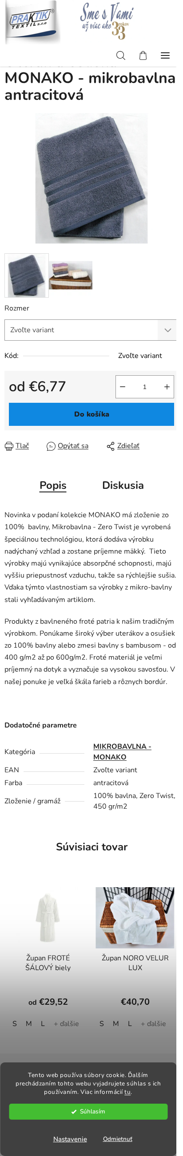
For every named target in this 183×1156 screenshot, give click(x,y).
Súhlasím (92, 1111)
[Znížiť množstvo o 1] (122, 387)
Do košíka (91, 414)
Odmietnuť (117, 1139)
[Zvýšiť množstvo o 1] (167, 387)
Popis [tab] (53, 485)
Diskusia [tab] (123, 485)
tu (127, 1092)
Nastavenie (70, 1139)
